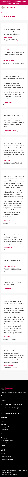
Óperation (3, 424)
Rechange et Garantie (7, 427)
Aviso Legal (4, 454)
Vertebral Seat (5, 443)
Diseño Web (4, 474)
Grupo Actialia (13, 474)
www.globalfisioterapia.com (14, 41)
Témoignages (4, 438)
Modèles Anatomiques (7, 440)
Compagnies (4, 429)
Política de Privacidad (7, 459)
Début (2, 13)
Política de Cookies (6, 456)
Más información (17, 3)
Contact (3, 445)
